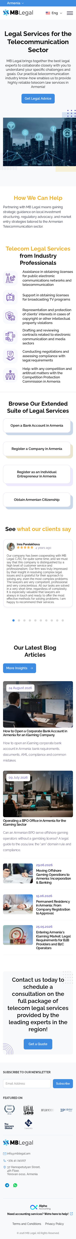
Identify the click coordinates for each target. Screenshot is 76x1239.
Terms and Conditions (26, 1223)
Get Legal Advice (38, 98)
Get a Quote (38, 1044)
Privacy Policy (54, 1223)
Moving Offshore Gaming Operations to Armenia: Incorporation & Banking (53, 876)
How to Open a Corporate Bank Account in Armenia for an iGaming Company (35, 733)
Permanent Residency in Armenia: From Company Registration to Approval (53, 907)
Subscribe (63, 1083)
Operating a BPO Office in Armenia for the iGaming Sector (34, 823)
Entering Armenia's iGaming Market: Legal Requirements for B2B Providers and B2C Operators (53, 940)
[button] (13, 620)
